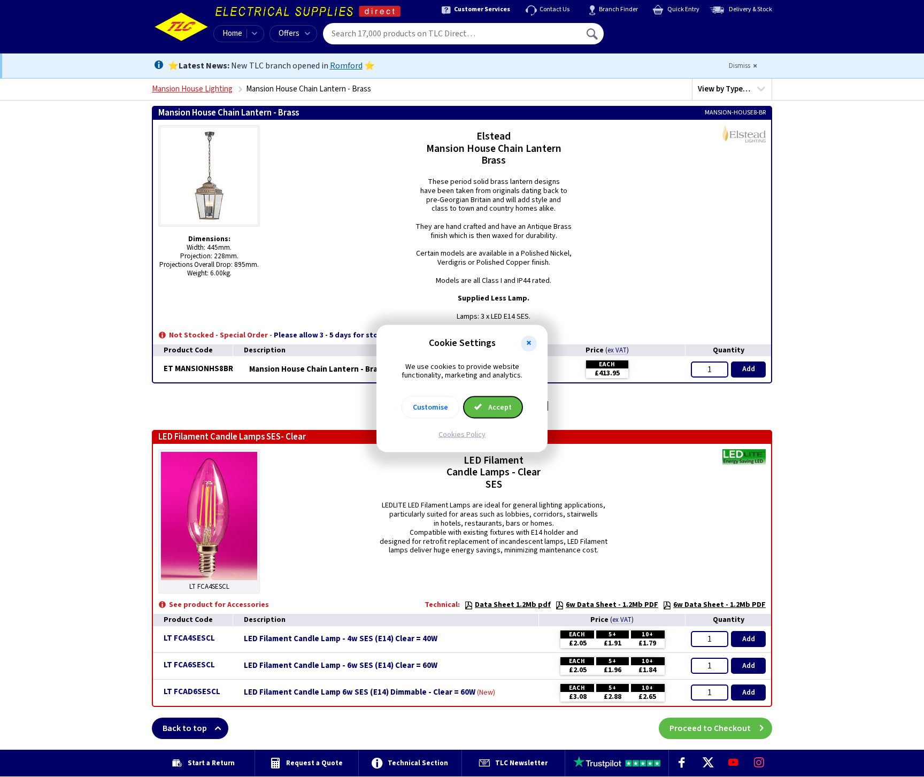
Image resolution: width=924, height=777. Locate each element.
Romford (346, 66)
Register (652, 37)
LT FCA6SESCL (189, 665)
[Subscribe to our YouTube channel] (733, 763)
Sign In (660, 30)
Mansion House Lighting (192, 89)
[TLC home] (181, 27)
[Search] (593, 33)
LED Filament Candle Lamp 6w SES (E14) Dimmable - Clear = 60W (359, 692)
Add (748, 369)
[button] (529, 343)
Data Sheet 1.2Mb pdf (513, 604)
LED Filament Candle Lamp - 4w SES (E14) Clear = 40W (340, 639)
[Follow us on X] (707, 763)
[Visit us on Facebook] (682, 763)
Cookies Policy (462, 434)
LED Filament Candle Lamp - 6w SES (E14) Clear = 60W (340, 666)
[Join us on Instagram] (759, 763)
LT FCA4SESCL (189, 638)
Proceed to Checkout (710, 728)
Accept (499, 407)
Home (232, 33)
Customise (430, 407)
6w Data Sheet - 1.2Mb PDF (612, 604)
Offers (289, 33)
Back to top (185, 728)
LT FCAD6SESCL (192, 691)
